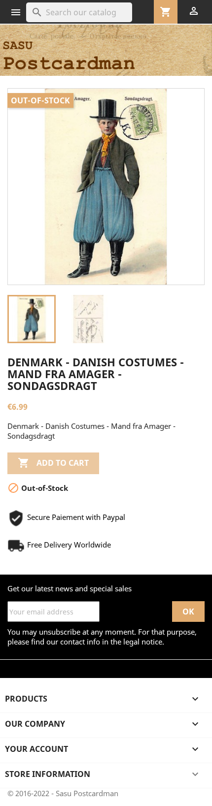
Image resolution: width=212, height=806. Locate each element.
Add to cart (53, 463)
